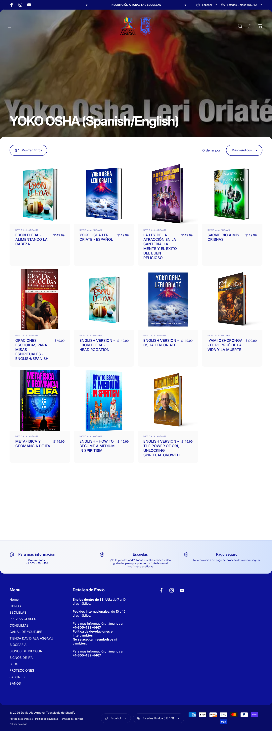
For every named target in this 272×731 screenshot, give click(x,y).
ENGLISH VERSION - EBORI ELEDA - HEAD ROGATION (97, 345)
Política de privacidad (46, 718)
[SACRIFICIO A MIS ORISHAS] (232, 194)
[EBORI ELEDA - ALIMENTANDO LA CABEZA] (40, 194)
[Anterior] (87, 5)
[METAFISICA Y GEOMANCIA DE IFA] (40, 400)
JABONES (17, 677)
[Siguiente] (185, 5)
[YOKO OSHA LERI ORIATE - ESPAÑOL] (104, 194)
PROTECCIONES (22, 670)
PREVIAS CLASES (23, 619)
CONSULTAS (19, 625)
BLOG (14, 664)
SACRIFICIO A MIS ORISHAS (223, 237)
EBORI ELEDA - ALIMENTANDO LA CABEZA (31, 239)
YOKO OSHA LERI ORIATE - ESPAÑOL (96, 237)
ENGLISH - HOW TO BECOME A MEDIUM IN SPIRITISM (97, 446)
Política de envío (18, 724)
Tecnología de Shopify (60, 712)
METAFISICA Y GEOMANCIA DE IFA (32, 443)
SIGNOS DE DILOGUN (26, 651)
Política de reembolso (21, 718)
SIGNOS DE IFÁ (21, 658)
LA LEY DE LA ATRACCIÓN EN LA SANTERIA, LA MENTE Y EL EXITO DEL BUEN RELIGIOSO (160, 246)
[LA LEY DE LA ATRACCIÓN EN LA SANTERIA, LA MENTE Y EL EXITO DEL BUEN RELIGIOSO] (168, 194)
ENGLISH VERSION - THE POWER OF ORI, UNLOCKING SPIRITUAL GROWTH (161, 448)
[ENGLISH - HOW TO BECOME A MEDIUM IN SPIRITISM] (104, 400)
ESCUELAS (18, 612)
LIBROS (15, 606)
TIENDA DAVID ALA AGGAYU (31, 638)
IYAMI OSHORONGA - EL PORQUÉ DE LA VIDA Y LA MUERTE (225, 345)
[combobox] (206, 5)
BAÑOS (15, 683)
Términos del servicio (71, 718)
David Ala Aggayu (26, 230)
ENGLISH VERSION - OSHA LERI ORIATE (161, 342)
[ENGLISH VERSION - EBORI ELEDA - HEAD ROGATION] (104, 299)
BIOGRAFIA (18, 645)
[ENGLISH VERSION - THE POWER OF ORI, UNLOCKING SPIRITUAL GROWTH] (168, 400)
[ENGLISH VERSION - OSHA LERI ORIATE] (168, 299)
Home (14, 599)
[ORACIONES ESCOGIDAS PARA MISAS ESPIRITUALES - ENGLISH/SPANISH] (40, 299)
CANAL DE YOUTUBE (26, 632)
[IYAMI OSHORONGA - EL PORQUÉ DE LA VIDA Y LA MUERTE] (232, 299)
